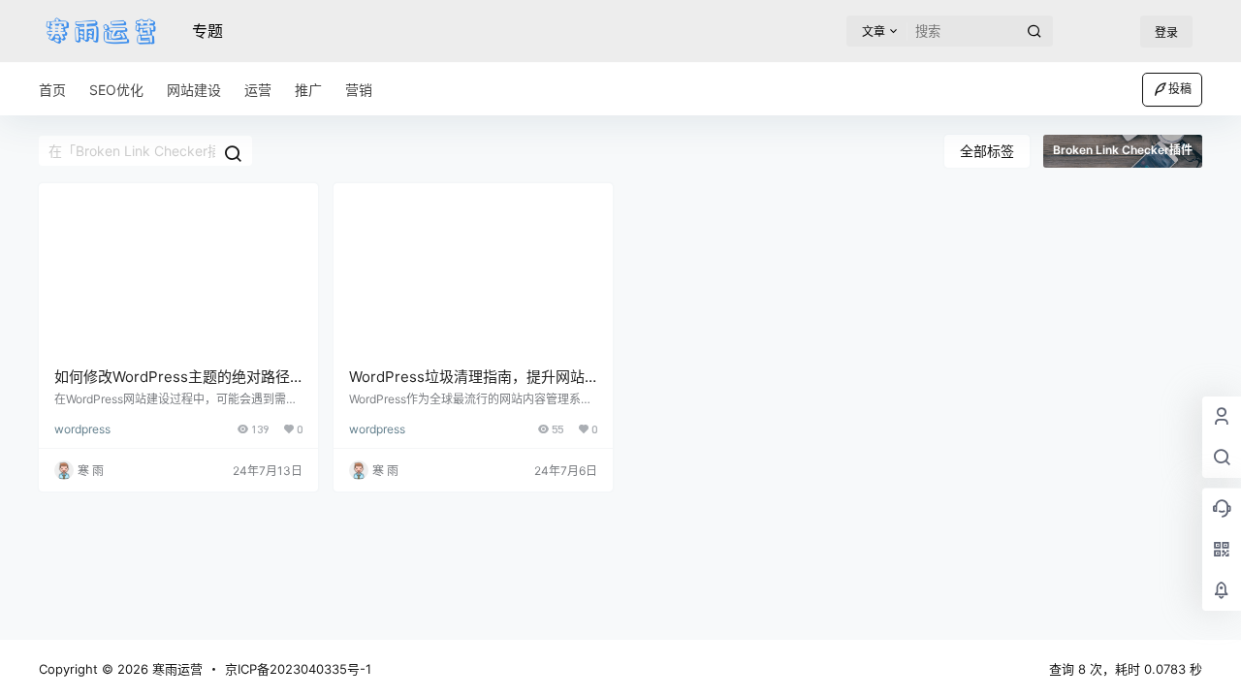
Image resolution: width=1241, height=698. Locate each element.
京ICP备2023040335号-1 (298, 669)
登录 (1166, 32)
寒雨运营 (175, 669)
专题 (207, 31)
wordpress (82, 429)
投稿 (1180, 88)
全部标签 (987, 151)
